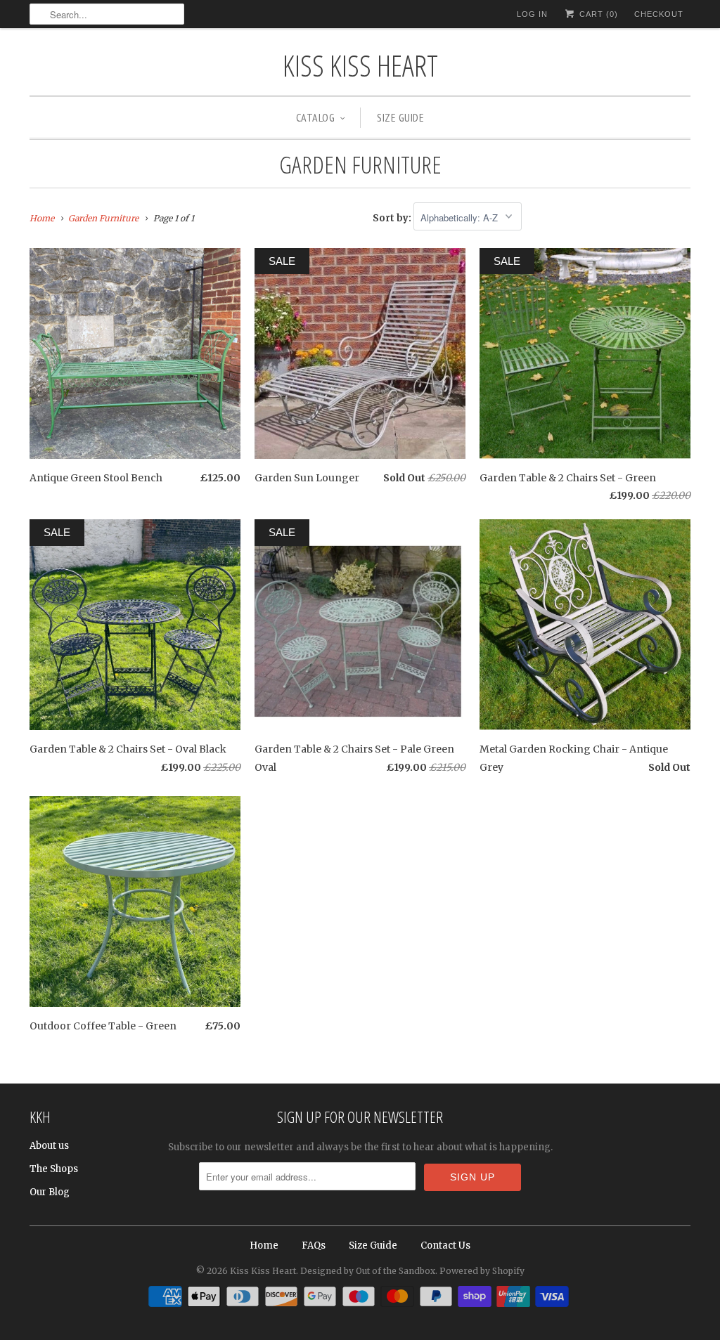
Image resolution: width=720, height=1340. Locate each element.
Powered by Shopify (482, 1271)
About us (49, 1146)
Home (264, 1245)
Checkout (658, 14)
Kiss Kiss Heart (360, 65)
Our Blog (50, 1192)
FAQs (314, 1245)
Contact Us (445, 1245)
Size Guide (400, 117)
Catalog (315, 117)
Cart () (597, 14)
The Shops (54, 1169)
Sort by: (393, 218)
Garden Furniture (360, 164)
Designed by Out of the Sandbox (367, 1271)
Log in (532, 14)
